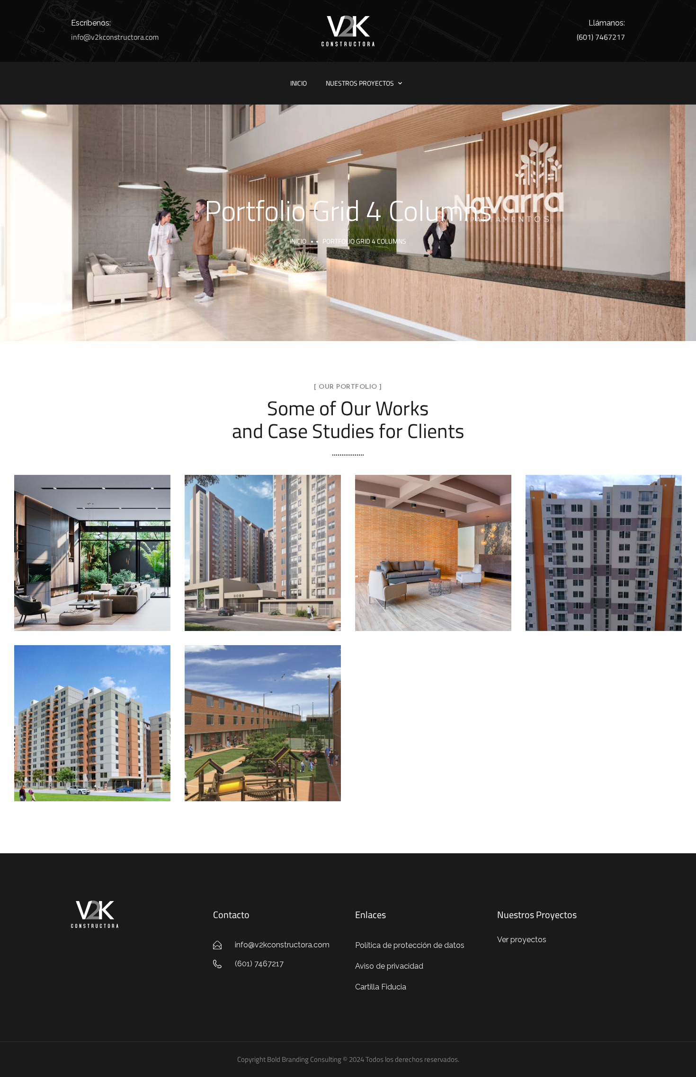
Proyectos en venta (92, 563)
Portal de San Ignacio (262, 712)
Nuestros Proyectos (360, 83)
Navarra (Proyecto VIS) (263, 542)
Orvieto (433, 542)
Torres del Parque (92, 712)
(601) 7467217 (601, 37)
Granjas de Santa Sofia (604, 542)
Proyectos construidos (433, 563)
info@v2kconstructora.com (115, 37)
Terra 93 (92, 542)
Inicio (298, 83)
